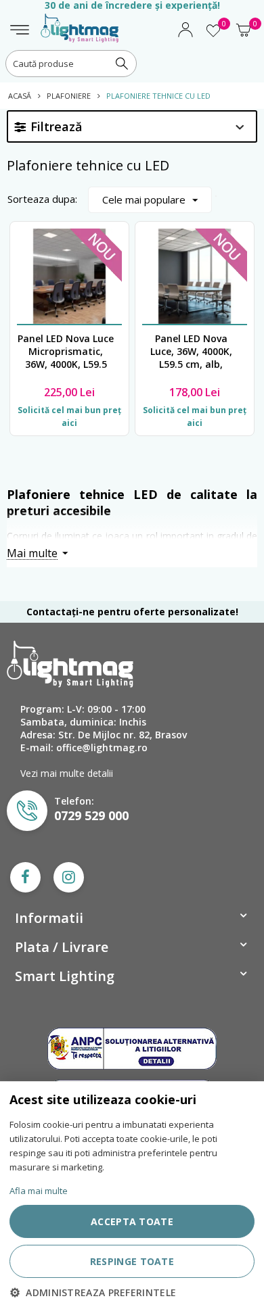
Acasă (19, 96)
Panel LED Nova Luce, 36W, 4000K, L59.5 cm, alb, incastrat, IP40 (191, 351)
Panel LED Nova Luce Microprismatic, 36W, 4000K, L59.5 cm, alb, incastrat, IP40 (66, 351)
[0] (213, 35)
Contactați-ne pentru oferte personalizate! (132, 611)
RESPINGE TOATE (132, 1261)
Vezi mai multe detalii (66, 773)
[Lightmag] (79, 22)
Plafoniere (69, 96)
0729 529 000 (91, 815)
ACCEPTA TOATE (132, 1221)
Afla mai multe (38, 1191)
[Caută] (122, 63)
